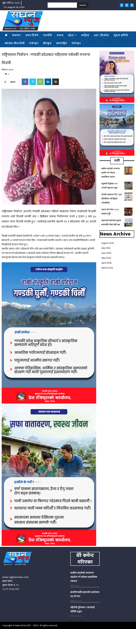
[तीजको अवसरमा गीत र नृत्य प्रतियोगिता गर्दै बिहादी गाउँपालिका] (128, 197)
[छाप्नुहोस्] (55, 82)
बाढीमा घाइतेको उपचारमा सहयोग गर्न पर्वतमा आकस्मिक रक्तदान (110, 172)
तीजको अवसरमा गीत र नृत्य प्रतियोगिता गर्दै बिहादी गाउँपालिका (111, 198)
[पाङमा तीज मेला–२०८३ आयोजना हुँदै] (128, 212)
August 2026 (108, 243)
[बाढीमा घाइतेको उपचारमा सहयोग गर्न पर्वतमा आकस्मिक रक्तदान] (128, 171)
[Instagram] (127, 5)
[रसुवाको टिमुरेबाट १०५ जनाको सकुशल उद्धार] (128, 186)
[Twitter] (132, 5)
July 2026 (106, 248)
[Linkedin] (48, 82)
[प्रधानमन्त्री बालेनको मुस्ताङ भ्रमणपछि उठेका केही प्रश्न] (128, 222)
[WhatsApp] (40, 82)
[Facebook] (121, 5)
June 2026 (106, 253)
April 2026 (107, 263)
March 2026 (107, 268)
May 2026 (106, 258)
